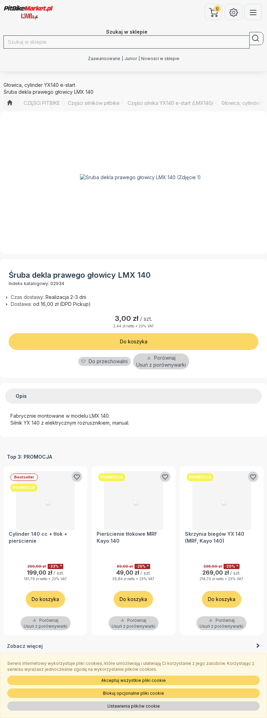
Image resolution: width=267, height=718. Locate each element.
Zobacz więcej (25, 646)
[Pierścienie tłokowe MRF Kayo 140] (133, 500)
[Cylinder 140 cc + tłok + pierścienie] (45, 500)
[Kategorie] (253, 12)
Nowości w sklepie (160, 58)
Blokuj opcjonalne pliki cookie (133, 693)
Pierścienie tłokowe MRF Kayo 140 (127, 537)
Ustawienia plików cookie (133, 706)
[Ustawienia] (233, 12)
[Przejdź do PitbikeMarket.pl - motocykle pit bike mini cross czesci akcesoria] (9, 103)
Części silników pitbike (94, 103)
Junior (130, 58)
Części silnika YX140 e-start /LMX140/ (170, 103)
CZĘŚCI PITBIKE (42, 103)
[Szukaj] (256, 38)
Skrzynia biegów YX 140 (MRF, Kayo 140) (214, 537)
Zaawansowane (104, 58)
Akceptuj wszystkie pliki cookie (133, 680)
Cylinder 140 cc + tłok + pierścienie (38, 537)
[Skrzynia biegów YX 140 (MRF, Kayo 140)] (221, 500)
